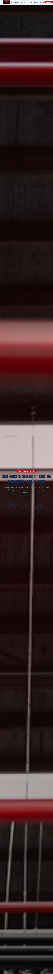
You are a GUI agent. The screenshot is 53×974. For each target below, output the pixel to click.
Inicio (11, 2)
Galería (30, 2)
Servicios (16, 2)
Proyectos (23, 2)
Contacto (42, 2)
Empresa (35, 2)
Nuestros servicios (26, 498)
